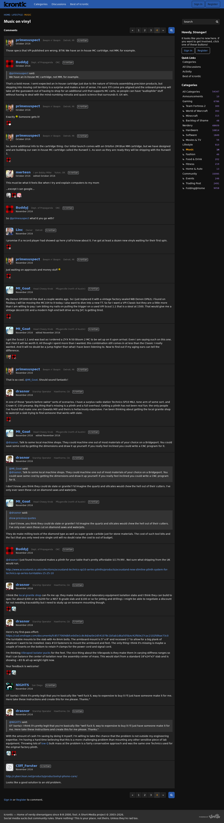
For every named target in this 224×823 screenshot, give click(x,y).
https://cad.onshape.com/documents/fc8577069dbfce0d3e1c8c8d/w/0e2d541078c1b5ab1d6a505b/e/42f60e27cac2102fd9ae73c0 (87, 635)
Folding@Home (202, 188)
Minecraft (202, 115)
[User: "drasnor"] (9, 393)
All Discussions (192, 66)
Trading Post (202, 183)
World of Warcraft (202, 111)
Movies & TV (202, 140)
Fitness (202, 164)
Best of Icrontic (79, 4)
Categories (40, 4)
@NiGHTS (15, 722)
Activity (187, 71)
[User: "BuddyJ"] (9, 63)
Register (213, 4)
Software (202, 135)
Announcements (201, 96)
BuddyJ (22, 62)
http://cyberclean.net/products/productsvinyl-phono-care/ (41, 776)
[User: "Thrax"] (19, 195)
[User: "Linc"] (9, 231)
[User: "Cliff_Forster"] (9, 767)
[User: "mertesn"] (9, 174)
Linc (19, 230)
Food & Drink (202, 159)
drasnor (23, 391)
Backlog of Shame (202, 120)
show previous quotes (22, 518)
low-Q (44, 743)
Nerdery (201, 125)
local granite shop (30, 595)
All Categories (201, 91)
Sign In (198, 4)
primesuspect (28, 40)
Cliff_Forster (26, 766)
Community (201, 173)
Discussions (59, 4)
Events (202, 178)
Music (202, 149)
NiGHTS (22, 685)
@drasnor (12, 442)
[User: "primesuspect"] (9, 42)
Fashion (202, 154)
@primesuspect (18, 73)
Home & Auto (202, 168)
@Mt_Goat (31, 379)
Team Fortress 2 (202, 106)
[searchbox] (201, 22)
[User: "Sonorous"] (8, 195)
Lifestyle (201, 144)
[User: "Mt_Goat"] (9, 290)
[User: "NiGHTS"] (9, 686)
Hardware (202, 130)
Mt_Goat (23, 288)
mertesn (23, 172)
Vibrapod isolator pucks (35, 652)
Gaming (201, 101)
